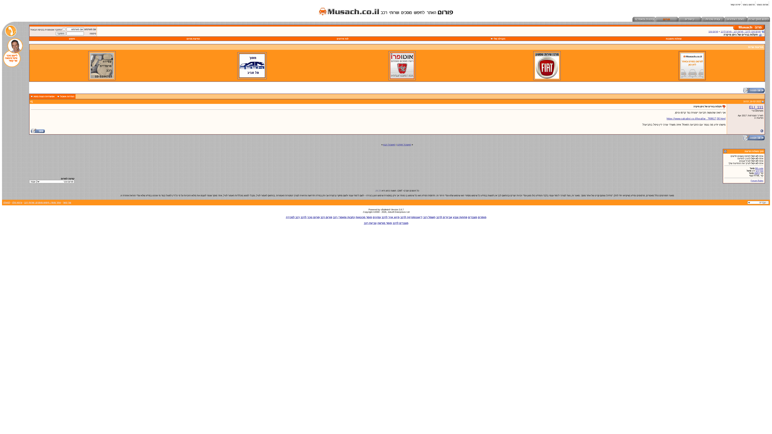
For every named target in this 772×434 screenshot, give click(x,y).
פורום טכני (713, 31)
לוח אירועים (342, 39)
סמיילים (759, 171)
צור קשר (67, 202)
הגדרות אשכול (67, 96)
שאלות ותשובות (674, 39)
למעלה (6, 202)
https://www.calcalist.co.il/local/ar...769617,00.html (696, 118)
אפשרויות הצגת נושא (44, 96)
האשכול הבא (389, 144)
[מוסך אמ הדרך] (252, 77)
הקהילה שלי (499, 39)
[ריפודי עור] (102, 78)
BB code (759, 168)
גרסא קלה (17, 202)
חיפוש (72, 39)
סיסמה (93, 33)
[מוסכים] (692, 78)
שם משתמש (90, 29)
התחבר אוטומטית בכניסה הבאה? (46, 30)
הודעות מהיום (193, 39)
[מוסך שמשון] (547, 78)
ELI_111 (756, 107)
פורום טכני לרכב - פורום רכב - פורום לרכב (741, 31)
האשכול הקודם (404, 144)
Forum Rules (757, 180)
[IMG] (757, 173)
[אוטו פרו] (402, 78)
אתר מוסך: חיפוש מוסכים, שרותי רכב (42, 202)
